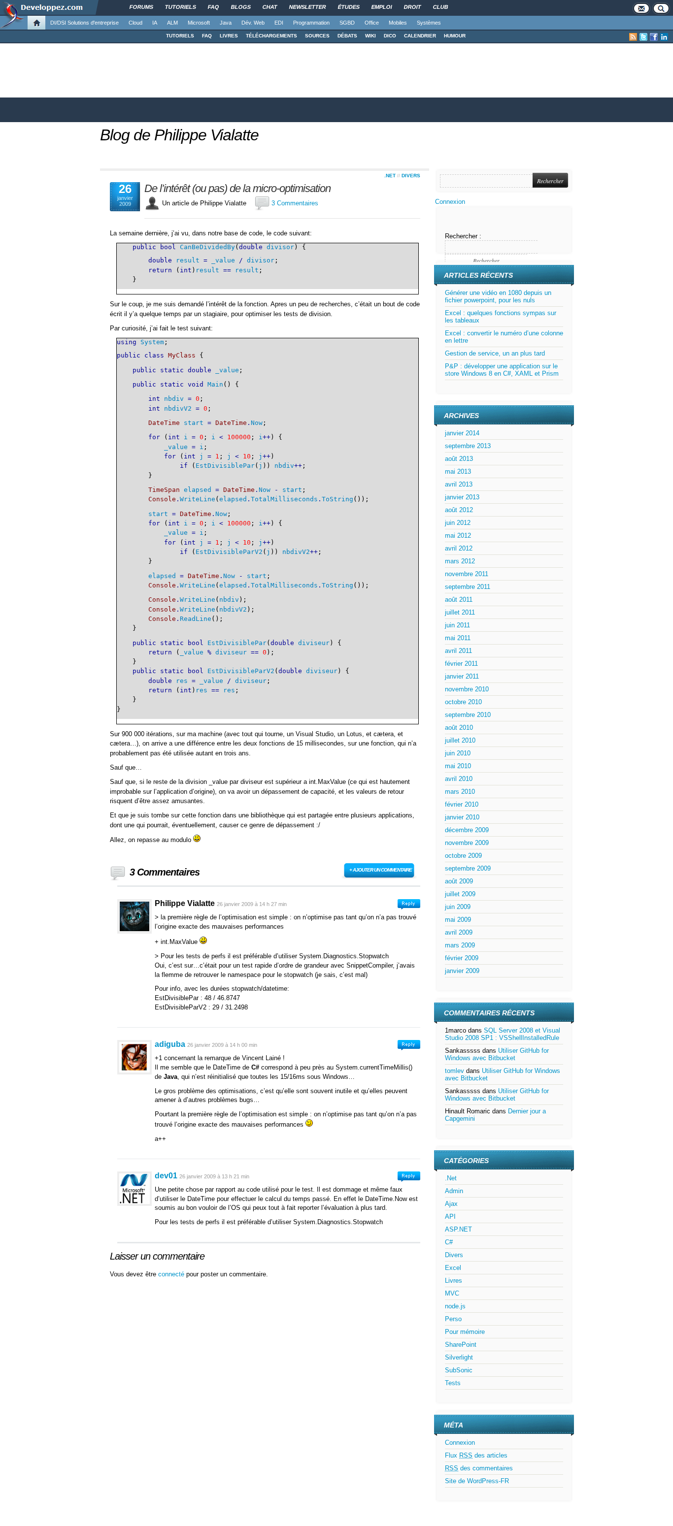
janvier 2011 (462, 676)
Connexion (450, 201)
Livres (453, 1280)
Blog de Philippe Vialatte (179, 135)
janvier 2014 (462, 433)
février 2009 (461, 958)
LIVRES (229, 35)
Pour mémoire (465, 1331)
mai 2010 (458, 766)
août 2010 (459, 727)
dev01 (166, 1175)
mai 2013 (458, 471)
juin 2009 (458, 906)
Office (372, 23)
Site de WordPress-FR (477, 1481)
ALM (172, 23)
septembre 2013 (468, 446)
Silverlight (459, 1357)
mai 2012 (458, 535)
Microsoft (199, 23)
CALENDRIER (420, 35)
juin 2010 (458, 753)
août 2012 (459, 510)
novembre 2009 (467, 842)
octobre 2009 (463, 855)
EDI (278, 23)
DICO (390, 35)
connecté (172, 1274)
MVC (452, 1293)
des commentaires (479, 1468)
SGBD (347, 23)
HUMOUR (455, 35)
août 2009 (459, 881)
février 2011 (461, 663)
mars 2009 (460, 945)
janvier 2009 (462, 970)
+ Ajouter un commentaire (380, 870)
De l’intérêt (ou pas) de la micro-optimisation (237, 188)
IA (154, 23)
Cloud (135, 23)
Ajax (451, 1203)
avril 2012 (458, 548)
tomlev (454, 1070)
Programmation (311, 23)
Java (226, 23)
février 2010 (461, 804)
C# (449, 1242)
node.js (455, 1306)
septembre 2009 (468, 868)
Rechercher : (463, 236)
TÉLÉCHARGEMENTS (271, 35)
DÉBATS (347, 35)
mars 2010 (460, 791)
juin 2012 (458, 522)
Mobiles (398, 23)
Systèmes (429, 23)
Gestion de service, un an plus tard (495, 353)
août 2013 (459, 458)
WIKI (370, 35)
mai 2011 (458, 638)
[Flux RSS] (633, 37)
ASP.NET (458, 1229)
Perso (453, 1319)
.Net (390, 175)
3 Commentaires (294, 203)
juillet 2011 (460, 612)
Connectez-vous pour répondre (409, 904)
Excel (453, 1267)
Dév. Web (253, 23)
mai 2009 (458, 919)
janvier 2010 (462, 817)
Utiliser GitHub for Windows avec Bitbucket (497, 1054)
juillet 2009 (460, 894)
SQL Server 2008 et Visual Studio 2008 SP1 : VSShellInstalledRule (502, 1034)
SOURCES (317, 35)
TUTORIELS (180, 35)
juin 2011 (457, 625)
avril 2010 (458, 778)
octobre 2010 (463, 702)
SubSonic (458, 1370)
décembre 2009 (467, 830)
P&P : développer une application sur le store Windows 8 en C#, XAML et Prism (502, 369)
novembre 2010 (467, 689)
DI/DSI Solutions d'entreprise (84, 23)
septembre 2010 (468, 714)
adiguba (170, 1044)
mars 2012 (460, 561)
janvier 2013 (462, 497)
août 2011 (458, 599)
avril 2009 (458, 932)
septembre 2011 (467, 586)
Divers (411, 175)
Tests (453, 1383)
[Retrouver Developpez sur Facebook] (654, 37)
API (450, 1216)
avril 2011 (458, 650)
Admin (454, 1191)
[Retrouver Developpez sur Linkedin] (664, 37)
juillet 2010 (460, 740)
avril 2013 (458, 484)
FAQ (207, 35)
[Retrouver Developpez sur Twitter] (643, 37)
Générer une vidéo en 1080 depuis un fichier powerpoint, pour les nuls (498, 296)
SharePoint (460, 1344)
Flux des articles (476, 1455)
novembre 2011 (466, 574)
